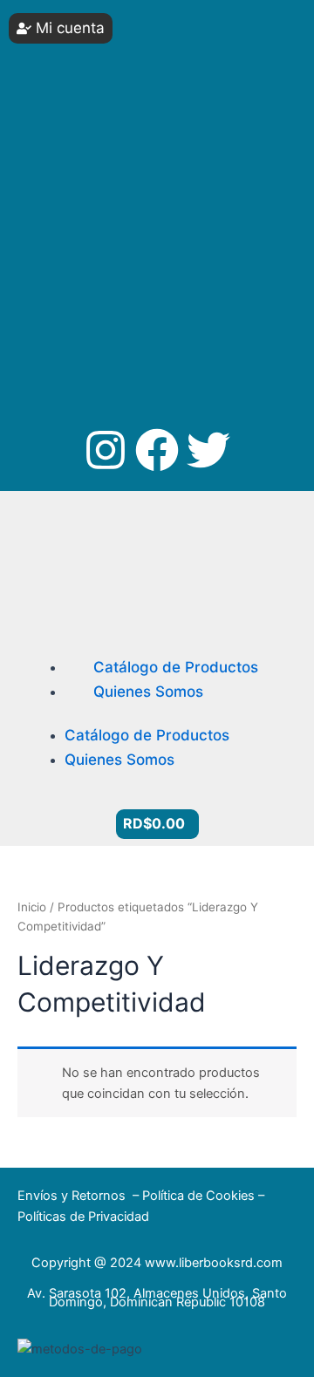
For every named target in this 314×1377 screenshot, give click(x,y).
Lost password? (73, 236)
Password (55, 91)
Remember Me (83, 156)
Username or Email (79, 25)
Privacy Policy (96, 295)
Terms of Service (216, 295)
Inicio (31, 907)
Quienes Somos (148, 691)
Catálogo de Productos (175, 667)
